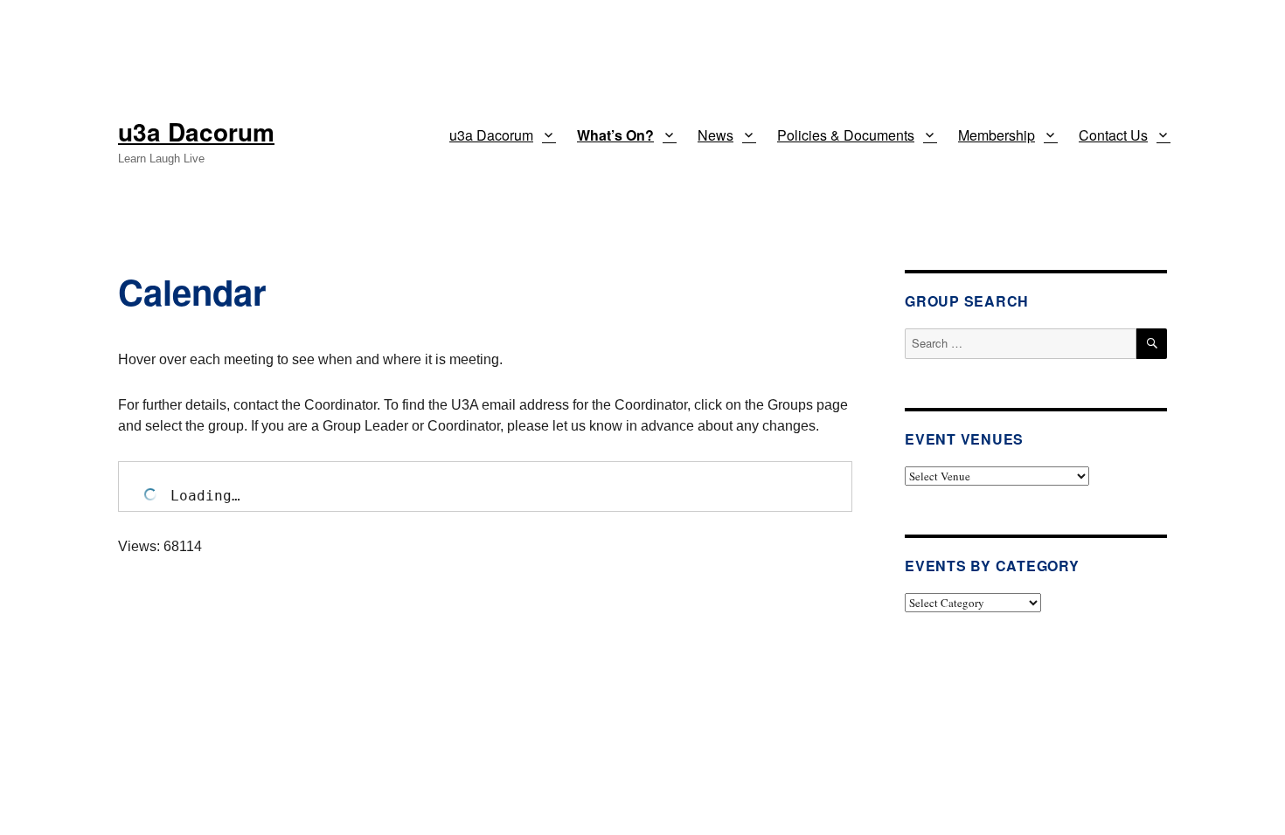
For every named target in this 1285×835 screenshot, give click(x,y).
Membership (996, 135)
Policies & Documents (845, 135)
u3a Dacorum (196, 131)
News (715, 135)
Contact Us (1113, 135)
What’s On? (615, 135)
